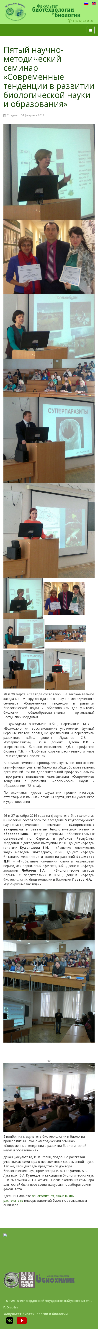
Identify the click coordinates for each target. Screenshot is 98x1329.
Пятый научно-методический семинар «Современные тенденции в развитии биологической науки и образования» (48, 77)
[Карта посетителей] (5, 1235)
